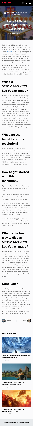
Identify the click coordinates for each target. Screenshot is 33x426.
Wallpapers (17, 14)
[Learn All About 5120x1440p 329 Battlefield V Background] (16, 398)
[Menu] (30, 3)
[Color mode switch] (23, 3)
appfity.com (9, 422)
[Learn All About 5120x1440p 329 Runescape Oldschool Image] (16, 372)
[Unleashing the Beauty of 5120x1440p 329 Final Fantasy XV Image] (16, 345)
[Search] (26, 3)
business (9, 52)
